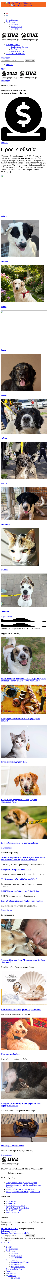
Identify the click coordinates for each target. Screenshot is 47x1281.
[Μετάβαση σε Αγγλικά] (7, 13)
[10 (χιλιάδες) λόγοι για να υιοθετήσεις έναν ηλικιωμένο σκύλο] (23, 795)
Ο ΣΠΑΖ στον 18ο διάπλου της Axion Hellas (20, 891)
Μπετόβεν (5, 524)
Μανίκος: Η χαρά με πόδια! (12, 1146)
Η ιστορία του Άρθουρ (10, 1054)
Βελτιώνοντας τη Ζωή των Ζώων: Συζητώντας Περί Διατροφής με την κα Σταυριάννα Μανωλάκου (23, 679)
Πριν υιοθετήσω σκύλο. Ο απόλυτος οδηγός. (19, 843)
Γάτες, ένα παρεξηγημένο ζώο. (14, 762)
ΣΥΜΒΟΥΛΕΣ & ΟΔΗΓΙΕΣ (17, 1208)
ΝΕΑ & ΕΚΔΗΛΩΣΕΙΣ (15, 1206)
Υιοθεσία (14, 24)
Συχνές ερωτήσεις (18, 51)
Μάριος (4, 438)
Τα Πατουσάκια (17, 49)
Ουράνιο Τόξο (16, 29)
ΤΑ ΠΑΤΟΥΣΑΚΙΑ (14, 1210)
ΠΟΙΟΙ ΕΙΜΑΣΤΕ (13, 1201)
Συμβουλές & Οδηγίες (20, 1262)
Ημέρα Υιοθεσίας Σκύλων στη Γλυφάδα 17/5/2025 (22, 901)
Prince (4, 216)
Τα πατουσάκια (17, 1264)
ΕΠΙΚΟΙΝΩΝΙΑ (13, 1212)
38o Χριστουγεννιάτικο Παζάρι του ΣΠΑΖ (19, 879)
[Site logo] (10, 40)
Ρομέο (3, 350)
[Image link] (10, 1165)
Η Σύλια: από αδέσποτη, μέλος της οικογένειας (21, 1009)
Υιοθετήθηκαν (16, 27)
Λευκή (4, 307)
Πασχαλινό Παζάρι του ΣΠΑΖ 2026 (16, 869)
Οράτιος (4, 570)
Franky (4, 395)
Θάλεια (4, 483)
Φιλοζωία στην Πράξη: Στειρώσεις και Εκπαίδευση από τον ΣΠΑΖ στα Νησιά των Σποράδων (23, 858)
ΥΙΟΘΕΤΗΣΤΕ (12, 1203)
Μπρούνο (5, 261)
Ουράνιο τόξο (16, 1258)
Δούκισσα (5, 611)
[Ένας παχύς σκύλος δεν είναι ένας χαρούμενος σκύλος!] (23, 714)
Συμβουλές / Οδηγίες (19, 47)
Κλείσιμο (5, 1242)
